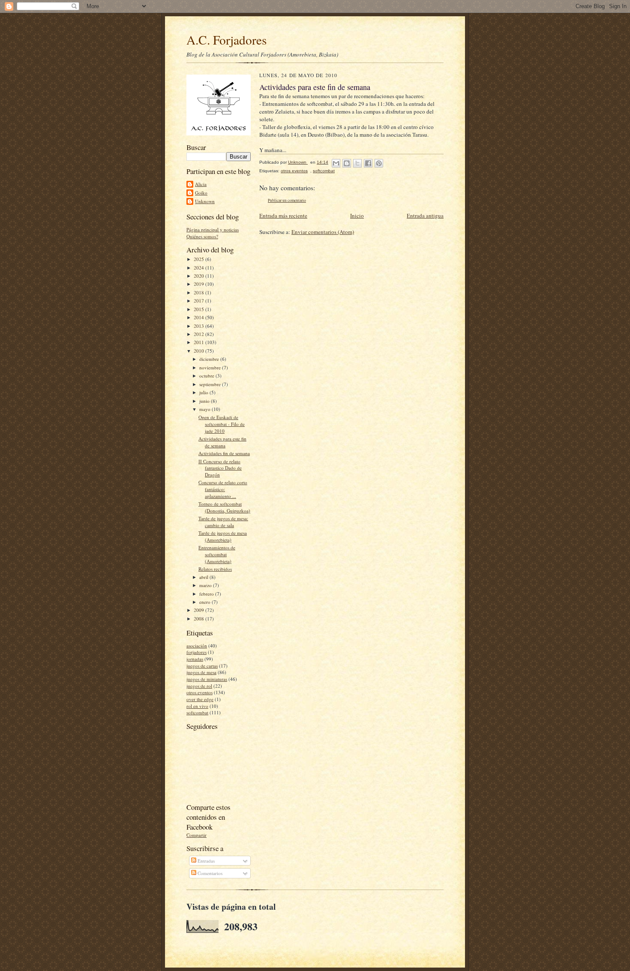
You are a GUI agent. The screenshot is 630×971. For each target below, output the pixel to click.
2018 (199, 292)
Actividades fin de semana (224, 453)
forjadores (196, 652)
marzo (206, 585)
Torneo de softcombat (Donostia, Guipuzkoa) (224, 507)
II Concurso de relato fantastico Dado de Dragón (220, 468)
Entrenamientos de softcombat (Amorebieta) (216, 554)
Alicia (201, 184)
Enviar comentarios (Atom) (322, 232)
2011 (199, 342)
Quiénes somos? (202, 236)
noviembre (210, 367)
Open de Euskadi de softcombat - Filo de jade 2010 (221, 424)
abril (204, 577)
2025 (199, 259)
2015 (199, 309)
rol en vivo (197, 706)
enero (205, 602)
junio (205, 401)
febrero (207, 593)
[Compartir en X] (357, 163)
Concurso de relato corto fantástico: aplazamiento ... (222, 489)
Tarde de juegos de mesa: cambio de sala (223, 521)
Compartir (196, 835)
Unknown (205, 201)
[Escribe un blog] (346, 163)
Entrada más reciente (283, 215)
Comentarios (209, 873)
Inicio (357, 215)
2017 (199, 300)
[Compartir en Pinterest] (379, 163)
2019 (199, 284)
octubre (207, 375)
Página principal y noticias (212, 229)
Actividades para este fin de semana (222, 442)
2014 (199, 317)
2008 (199, 618)
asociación (196, 645)
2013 (199, 326)
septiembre (210, 384)
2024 (199, 267)
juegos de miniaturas (206, 679)
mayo (205, 409)
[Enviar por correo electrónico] (336, 163)
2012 (199, 334)
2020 (199, 276)
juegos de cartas (202, 665)
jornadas (194, 659)
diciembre (209, 359)
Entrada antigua (425, 215)
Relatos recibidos (215, 569)
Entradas (205, 860)
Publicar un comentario (287, 200)
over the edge (199, 699)
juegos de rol (199, 686)
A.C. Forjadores (226, 39)
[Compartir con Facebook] (368, 163)
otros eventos (199, 692)
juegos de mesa (201, 672)
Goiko (201, 192)
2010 (199, 351)
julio (204, 392)
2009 (199, 610)
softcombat (197, 712)
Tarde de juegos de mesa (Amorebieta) (222, 536)
